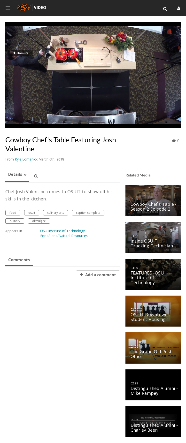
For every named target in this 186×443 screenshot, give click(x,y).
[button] (9, 8)
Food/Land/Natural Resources (64, 235)
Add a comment (100, 274)
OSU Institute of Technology (62, 231)
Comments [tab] (19, 259)
